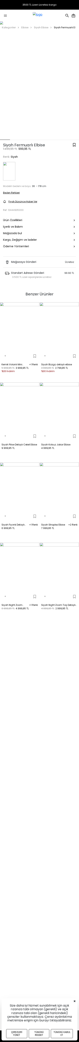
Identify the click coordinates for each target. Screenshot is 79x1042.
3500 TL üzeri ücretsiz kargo (39, 4)
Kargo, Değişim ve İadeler (20, 240)
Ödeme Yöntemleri (16, 246)
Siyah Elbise (41, 27)
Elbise (25, 27)
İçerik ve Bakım (13, 227)
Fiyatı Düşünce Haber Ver (22, 201)
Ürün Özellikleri (12, 220)
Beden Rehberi (11, 192)
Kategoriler (9, 27)
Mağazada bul (12, 233)
